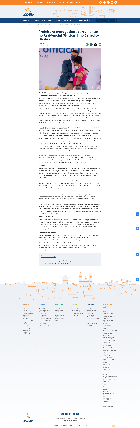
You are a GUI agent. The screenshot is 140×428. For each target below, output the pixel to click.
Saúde (104, 344)
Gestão (104, 311)
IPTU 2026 (25, 318)
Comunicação (106, 318)
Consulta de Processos (45, 318)
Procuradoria (106, 342)
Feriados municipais (44, 310)
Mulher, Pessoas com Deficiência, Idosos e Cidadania (108, 360)
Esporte (105, 374)
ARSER (104, 388)
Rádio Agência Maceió (93, 315)
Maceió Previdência (108, 396)
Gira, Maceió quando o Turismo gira (77, 314)
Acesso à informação (74, 2)
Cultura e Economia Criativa (108, 322)
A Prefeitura (26, 308)
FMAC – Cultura (107, 325)
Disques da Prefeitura (28, 329)
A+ (137, 254)
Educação (105, 327)
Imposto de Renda (44, 317)
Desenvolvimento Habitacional (107, 334)
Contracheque (43, 315)
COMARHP (105, 389)
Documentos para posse (45, 325)
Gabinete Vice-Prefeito (109, 340)
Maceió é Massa (75, 308)
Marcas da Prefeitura (93, 323)
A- (137, 280)
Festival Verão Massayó (77, 312)
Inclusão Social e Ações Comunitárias (109, 380)
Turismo (105, 372)
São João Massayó (75, 310)
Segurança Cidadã (107, 354)
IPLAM (104, 403)
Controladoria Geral (108, 320)
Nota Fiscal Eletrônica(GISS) (61, 318)
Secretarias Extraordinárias (110, 376)
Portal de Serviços (27, 327)
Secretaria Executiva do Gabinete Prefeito (109, 346)
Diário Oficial (51, 2)
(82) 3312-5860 (73, 420)
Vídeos (89, 322)
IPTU (55, 313)
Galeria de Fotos (91, 310)
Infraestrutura (106, 332)
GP (42, 255)
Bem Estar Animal (107, 378)
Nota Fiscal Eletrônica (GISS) (28, 321)
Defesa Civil (106, 391)
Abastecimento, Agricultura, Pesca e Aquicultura (108, 365)
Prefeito (25, 310)
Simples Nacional (59, 322)
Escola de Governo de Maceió (108, 394)
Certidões (57, 317)
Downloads (90, 317)
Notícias (25, 323)
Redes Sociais (26, 330)
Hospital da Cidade (28, 334)
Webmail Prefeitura (44, 320)
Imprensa (89, 325)
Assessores (90, 313)
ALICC (104, 386)
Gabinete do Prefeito (108, 339)
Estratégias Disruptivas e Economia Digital (109, 356)
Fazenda (105, 328)
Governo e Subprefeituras (110, 330)
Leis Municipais (27, 332)
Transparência (28, 2)
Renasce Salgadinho (108, 406)
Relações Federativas (108, 337)
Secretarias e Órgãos (82, 20)
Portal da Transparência (29, 317)
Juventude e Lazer (107, 383)
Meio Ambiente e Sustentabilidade (107, 399)
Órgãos (104, 384)
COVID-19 (61, 2)
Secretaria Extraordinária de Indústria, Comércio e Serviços (109, 350)
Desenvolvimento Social (109, 316)
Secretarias (106, 310)
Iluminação (106, 401)
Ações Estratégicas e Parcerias (108, 314)
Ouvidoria (40, 2)
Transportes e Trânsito (109, 405)
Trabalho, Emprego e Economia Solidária (108, 370)
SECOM (89, 308)
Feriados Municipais (28, 313)
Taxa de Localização (59, 315)
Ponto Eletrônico (43, 322)
